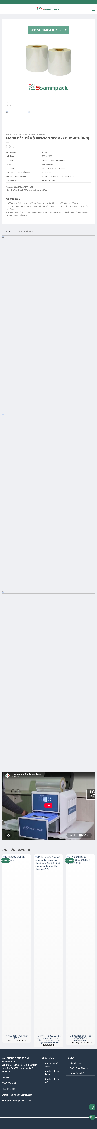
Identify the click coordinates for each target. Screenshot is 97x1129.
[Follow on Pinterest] (49, 1090)
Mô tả (7, 231)
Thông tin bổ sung (24, 231)
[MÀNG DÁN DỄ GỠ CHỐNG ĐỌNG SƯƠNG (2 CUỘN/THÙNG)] (80, 944)
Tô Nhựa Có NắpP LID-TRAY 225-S (16, 1037)
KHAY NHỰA (22, 134)
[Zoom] (9, 104)
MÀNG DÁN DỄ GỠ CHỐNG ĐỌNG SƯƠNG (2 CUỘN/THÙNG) (80, 1038)
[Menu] (3, 9)
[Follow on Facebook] (44, 1090)
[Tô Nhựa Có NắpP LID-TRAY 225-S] (16, 944)
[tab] (7, 231)
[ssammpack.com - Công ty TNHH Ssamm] (48, 9)
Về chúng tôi (75, 1063)
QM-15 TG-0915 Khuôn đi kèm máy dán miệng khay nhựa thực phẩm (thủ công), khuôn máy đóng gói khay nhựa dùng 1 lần (48, 1039)
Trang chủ (10, 134)
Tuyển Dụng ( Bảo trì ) (79, 1068)
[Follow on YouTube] (54, 1090)
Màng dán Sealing (37, 134)
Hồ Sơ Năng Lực (77, 1073)
